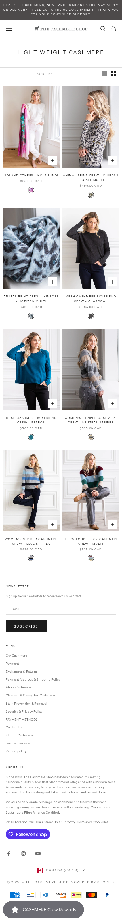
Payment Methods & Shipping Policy (33, 679)
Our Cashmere (16, 656)
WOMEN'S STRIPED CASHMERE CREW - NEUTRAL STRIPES (90, 420)
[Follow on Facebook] (8, 853)
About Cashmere (18, 687)
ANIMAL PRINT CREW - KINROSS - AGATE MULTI (91, 177)
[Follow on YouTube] (38, 853)
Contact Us (14, 727)
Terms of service (18, 743)
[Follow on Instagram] (23, 853)
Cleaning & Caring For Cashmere (30, 695)
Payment (12, 664)
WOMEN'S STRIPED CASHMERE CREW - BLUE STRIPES (31, 541)
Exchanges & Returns (21, 671)
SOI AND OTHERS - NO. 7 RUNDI (31, 175)
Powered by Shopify (92, 882)
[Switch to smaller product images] (113, 74)
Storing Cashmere (19, 735)
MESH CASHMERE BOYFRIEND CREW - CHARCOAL (91, 299)
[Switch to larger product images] (104, 74)
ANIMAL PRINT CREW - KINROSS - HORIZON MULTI (31, 299)
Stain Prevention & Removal (26, 703)
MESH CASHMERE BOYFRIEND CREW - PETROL (31, 420)
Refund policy (16, 751)
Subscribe (26, 626)
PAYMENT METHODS (22, 719)
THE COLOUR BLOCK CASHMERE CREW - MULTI (91, 541)
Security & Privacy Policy (24, 711)
